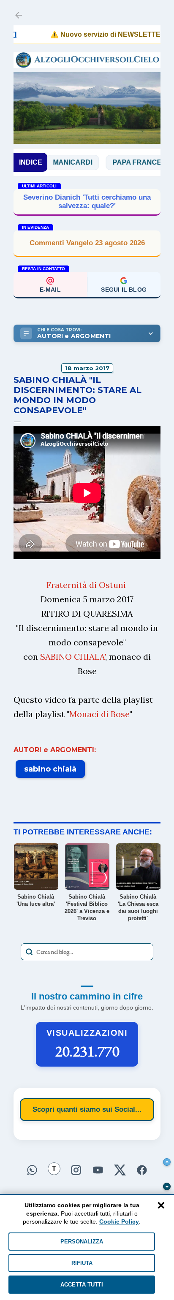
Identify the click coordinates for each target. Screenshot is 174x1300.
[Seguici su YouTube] (98, 1170)
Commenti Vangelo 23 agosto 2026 (87, 243)
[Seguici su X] (119, 1170)
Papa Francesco (131, 162)
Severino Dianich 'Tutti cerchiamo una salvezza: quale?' (87, 201)
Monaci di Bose (99, 714)
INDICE (30, 162)
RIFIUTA (81, 1263)
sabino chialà (50, 769)
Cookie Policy (119, 1221)
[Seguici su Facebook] (141, 1170)
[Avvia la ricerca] (29, 952)
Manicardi (59, 162)
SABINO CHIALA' (72, 656)
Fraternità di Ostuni (86, 585)
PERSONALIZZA (81, 1241)
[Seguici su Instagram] (76, 1170)
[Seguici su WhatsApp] (32, 1170)
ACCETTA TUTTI (81, 1284)
